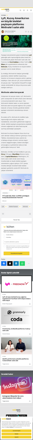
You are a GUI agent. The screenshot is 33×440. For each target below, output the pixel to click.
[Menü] (31, 10)
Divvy (3, 154)
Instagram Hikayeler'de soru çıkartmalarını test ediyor (12, 397)
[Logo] (5, 10)
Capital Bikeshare (11, 156)
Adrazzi (4, 201)
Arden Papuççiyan (7, 303)
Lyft (30, 55)
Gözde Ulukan (6, 333)
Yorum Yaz (16, 220)
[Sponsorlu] (16, 182)
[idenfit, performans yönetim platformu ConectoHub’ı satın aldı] (16, 345)
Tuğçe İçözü (5, 364)
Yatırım (3, 15)
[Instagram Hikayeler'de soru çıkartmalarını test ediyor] (16, 385)
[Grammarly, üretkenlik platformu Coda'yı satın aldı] (16, 315)
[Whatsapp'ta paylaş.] (23, 263)
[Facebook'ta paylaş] (4, 263)
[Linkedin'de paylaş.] (16, 263)
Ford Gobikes (14, 62)
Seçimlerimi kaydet (16, 253)
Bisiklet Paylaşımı (13, 206)
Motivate (4, 66)
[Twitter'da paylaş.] (10, 263)
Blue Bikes (15, 154)
